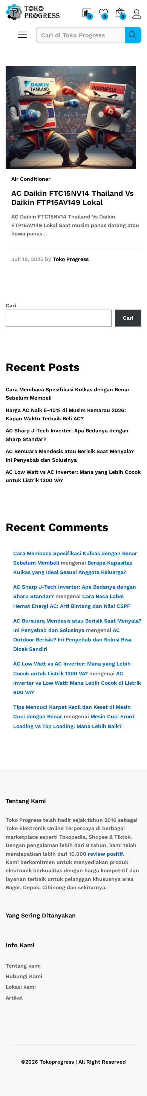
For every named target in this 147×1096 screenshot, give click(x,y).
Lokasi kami (21, 987)
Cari (133, 35)
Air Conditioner (31, 179)
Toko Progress (71, 259)
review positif (105, 854)
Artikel (14, 998)
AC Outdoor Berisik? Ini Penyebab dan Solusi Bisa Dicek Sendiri (72, 639)
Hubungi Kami (24, 976)
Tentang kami (23, 966)
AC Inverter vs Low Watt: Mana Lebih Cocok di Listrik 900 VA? (77, 682)
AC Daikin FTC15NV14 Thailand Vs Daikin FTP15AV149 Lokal (72, 198)
